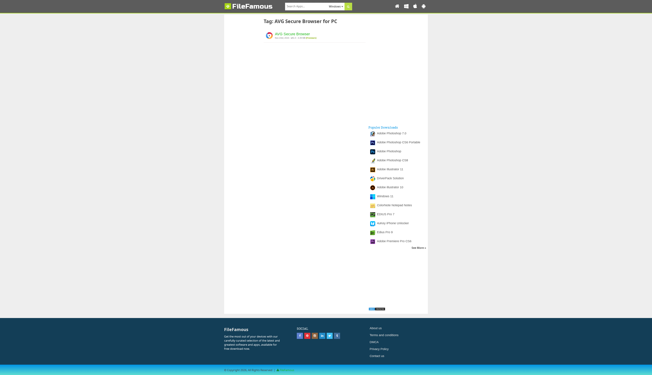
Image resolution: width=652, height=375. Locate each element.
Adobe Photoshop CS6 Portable (398, 142)
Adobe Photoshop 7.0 (391, 133)
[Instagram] (315, 336)
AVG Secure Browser (292, 34)
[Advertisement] (242, 73)
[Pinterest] (307, 336)
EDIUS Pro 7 (385, 214)
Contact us (377, 356)
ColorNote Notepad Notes (394, 205)
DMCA (374, 342)
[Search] (348, 6)
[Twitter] (330, 336)
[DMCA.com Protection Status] (376, 310)
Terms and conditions (384, 335)
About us (376, 328)
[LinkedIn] (322, 336)
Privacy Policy (379, 349)
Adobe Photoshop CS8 (392, 160)
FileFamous (252, 6)
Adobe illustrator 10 (390, 187)
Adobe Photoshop (389, 151)
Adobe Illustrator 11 (390, 169)
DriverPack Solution (390, 178)
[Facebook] (300, 336)
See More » (419, 248)
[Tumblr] (337, 336)
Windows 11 (385, 196)
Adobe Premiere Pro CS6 (394, 241)
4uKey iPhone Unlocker (393, 223)
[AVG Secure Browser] (269, 36)
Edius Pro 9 (385, 232)
